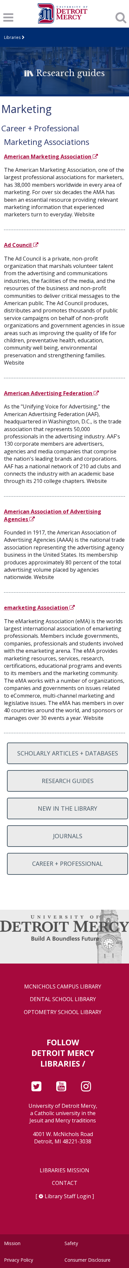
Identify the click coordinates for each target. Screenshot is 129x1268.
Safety (71, 1243)
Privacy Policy (18, 1260)
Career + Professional (67, 863)
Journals (67, 836)
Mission (12, 1243)
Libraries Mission (64, 1170)
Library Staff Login (68, 1196)
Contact (64, 1183)
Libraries (12, 37)
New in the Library (67, 808)
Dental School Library (63, 999)
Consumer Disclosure (87, 1260)
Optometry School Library (63, 1012)
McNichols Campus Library (62, 986)
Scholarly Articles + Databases (67, 753)
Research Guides (68, 781)
